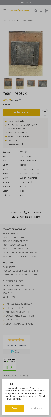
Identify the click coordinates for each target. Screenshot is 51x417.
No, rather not (36, 408)
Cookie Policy (15, 399)
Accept (15, 408)
